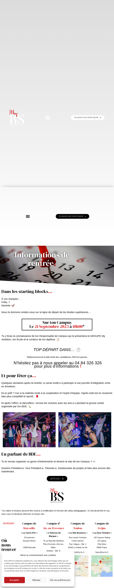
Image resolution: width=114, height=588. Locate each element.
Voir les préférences (60, 580)
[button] (47, 117)
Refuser (36, 580)
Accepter (14, 580)
